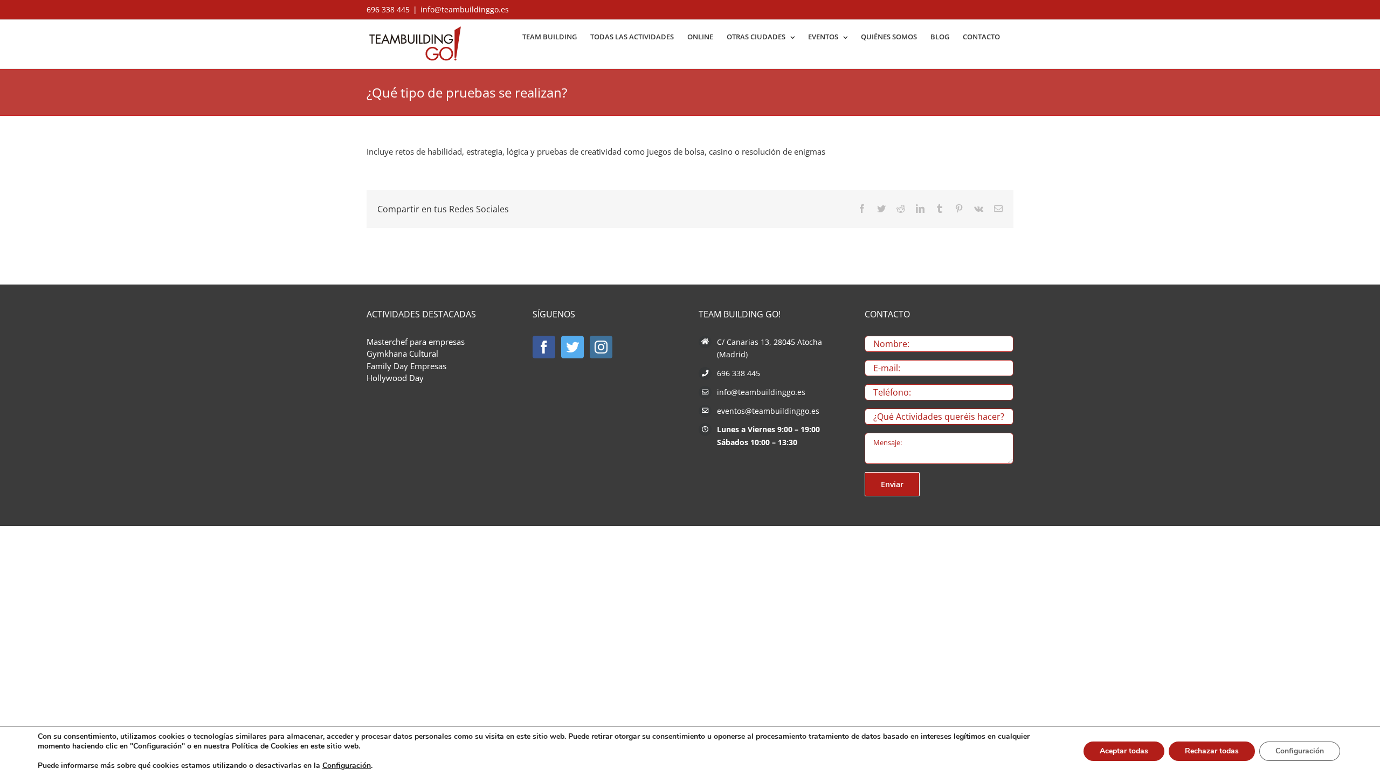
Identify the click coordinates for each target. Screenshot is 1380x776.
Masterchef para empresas (416, 341)
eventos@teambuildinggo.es (768, 411)
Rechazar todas (1212, 751)
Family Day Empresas (406, 366)
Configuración (346, 766)
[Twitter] (572, 347)
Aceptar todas (1124, 751)
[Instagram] (601, 347)
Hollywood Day (395, 377)
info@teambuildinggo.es (464, 9)
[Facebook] (544, 347)
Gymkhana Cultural (402, 353)
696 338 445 (738, 373)
